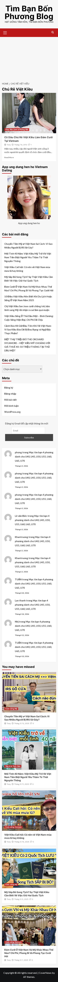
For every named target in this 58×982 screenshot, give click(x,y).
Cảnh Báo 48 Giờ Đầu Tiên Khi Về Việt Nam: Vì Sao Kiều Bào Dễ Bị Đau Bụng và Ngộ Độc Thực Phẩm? (28, 329)
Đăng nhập (10, 393)
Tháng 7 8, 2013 (20, 145)
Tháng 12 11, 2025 (21, 784)
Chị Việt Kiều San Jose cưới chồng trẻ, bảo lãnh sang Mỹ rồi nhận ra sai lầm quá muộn (27, 308)
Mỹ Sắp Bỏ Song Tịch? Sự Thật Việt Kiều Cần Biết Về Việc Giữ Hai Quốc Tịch (28, 278)
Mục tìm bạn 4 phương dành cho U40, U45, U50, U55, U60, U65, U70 (34, 456)
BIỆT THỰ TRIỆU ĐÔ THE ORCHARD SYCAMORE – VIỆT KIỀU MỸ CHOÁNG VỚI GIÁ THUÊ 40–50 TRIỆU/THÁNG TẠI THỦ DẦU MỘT (27, 345)
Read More (9, 157)
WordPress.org (12, 411)
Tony (9, 145)
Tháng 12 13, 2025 (21, 723)
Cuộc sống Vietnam (13, 827)
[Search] (53, 32)
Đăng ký (8, 387)
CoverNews (45, 972)
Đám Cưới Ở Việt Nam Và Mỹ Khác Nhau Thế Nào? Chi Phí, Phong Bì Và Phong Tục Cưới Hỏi (28, 288)
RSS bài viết (10, 399)
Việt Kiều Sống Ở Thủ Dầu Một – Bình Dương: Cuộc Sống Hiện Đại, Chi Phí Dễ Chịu (29, 318)
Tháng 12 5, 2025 (21, 899)
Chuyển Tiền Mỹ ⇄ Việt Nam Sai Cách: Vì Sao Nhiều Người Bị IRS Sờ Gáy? (28, 245)
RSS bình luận (11, 405)
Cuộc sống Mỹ (11, 709)
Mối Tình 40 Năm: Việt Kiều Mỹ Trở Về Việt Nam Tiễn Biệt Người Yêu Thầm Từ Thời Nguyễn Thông (27, 257)
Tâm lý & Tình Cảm (12, 766)
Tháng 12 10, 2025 (21, 842)
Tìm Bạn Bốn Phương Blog (29, 12)
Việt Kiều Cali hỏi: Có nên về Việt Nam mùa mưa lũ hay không (27, 269)
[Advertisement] (29, 58)
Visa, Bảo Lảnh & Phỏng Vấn (16, 129)
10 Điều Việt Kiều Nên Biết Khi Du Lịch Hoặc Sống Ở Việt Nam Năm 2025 (28, 298)
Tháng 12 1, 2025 (21, 960)
